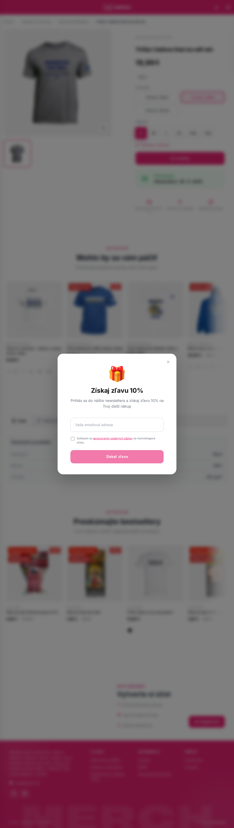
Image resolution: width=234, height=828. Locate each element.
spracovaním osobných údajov (113, 438)
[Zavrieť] (168, 362)
